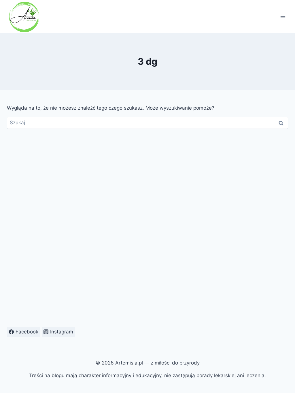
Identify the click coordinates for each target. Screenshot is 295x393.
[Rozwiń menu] (282, 16)
